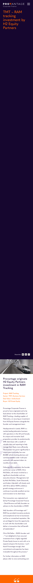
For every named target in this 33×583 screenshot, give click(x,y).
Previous (18, 175)
